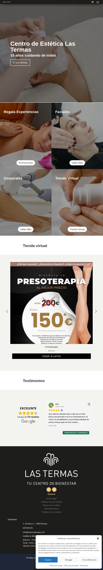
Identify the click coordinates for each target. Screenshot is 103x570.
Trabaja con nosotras (51, 512)
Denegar (68, 560)
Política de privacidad (71, 565)
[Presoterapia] (51, 343)
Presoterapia (51, 347)
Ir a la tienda (20, 62)
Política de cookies (56, 565)
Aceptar (48, 560)
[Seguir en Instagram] (54, 489)
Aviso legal (51, 498)
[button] (98, 538)
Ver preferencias (89, 560)
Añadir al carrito (51, 356)
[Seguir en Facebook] (48, 489)
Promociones (26, 162)
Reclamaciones (51, 508)
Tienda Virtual (77, 229)
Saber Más (77, 162)
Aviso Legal (84, 565)
